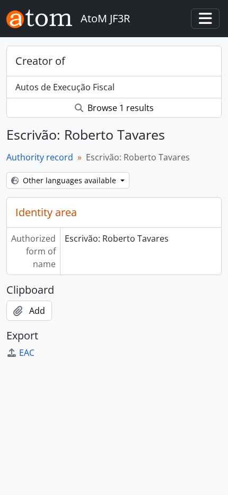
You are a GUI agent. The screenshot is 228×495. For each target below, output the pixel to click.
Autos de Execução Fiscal (65, 87)
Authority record (39, 157)
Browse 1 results (119, 108)
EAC (26, 353)
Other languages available (69, 180)
